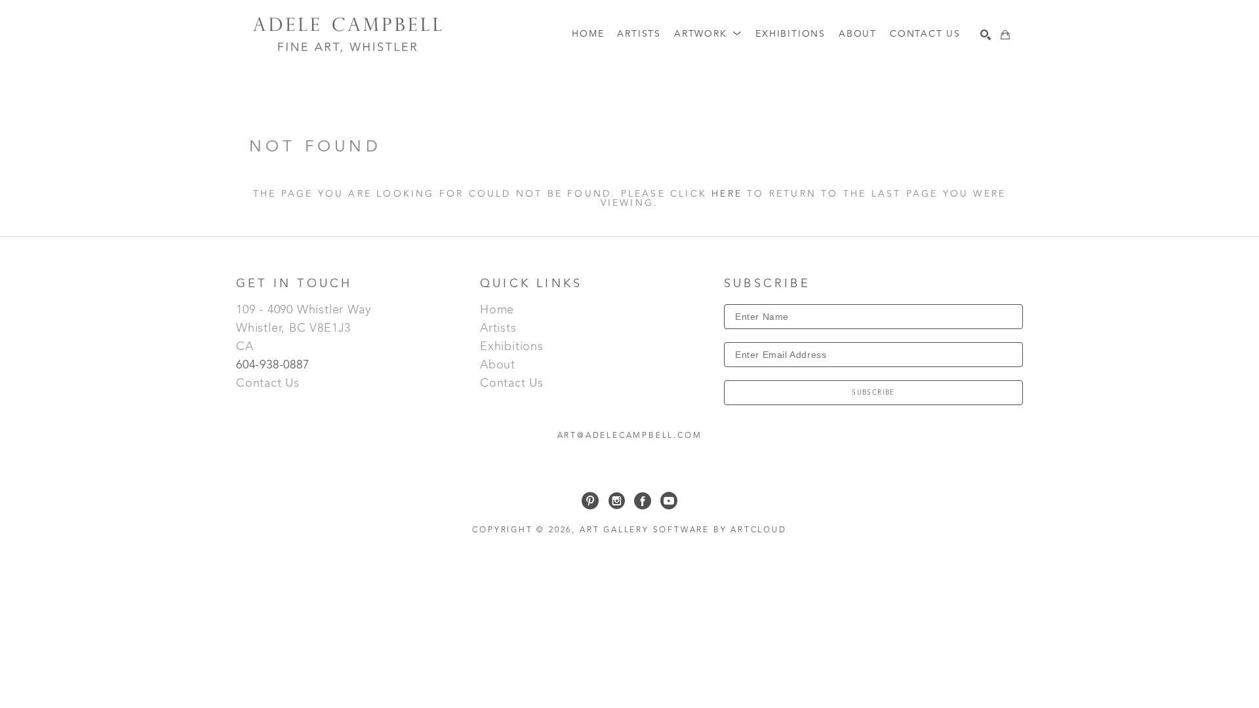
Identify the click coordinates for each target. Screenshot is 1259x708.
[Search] (985, 35)
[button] (708, 34)
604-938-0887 (274, 365)
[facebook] (642, 500)
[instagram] (616, 500)
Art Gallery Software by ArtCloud (683, 530)
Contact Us (268, 383)
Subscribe (873, 392)
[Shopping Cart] (1005, 35)
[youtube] (668, 500)
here (726, 194)
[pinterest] (590, 500)
